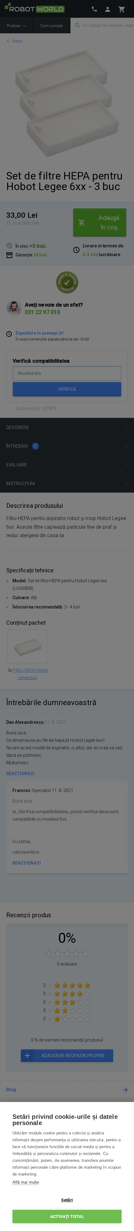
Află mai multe (25, 1182)
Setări (67, 1199)
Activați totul (67, 1216)
